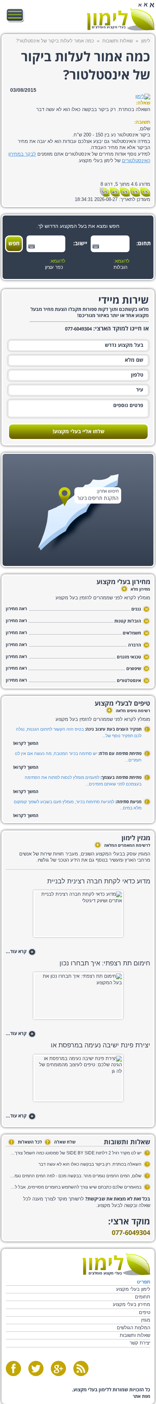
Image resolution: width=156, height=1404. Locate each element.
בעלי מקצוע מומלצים (109, 27)
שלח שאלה (60, 1142)
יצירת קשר (140, 1343)
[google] (58, 1368)
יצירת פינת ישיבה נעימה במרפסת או (100, 1045)
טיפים (144, 1312)
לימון (145, 41)
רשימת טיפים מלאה (129, 711)
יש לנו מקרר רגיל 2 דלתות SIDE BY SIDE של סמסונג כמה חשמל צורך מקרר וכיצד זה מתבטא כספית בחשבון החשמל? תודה (76, 1152)
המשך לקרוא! (25, 743)
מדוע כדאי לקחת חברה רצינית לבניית (98, 881)
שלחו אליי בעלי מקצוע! (78, 431)
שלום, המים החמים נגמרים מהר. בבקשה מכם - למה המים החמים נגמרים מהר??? (76, 1175)
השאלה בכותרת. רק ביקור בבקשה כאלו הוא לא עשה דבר (89, 1164)
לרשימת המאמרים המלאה (123, 845)
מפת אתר (141, 1396)
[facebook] (13, 1368)
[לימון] (142, 96)
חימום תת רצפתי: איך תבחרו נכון (104, 963)
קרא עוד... (20, 952)
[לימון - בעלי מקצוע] (116, 1264)
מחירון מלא (136, 589)
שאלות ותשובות (117, 41)
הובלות (120, 267)
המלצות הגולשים (133, 1327)
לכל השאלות (26, 1142)
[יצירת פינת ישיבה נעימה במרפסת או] (78, 1080)
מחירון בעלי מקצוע (131, 1304)
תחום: (144, 243)
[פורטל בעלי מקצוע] (121, 19)
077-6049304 (131, 1233)
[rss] (81, 1368)
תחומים (142, 1297)
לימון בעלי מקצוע (133, 1289)
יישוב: (80, 243)
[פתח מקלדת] (96, 247)
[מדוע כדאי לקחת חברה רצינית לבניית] (78, 915)
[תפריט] (15, 15)
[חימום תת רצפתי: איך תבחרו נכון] (78, 997)
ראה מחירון (16, 609)
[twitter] (36, 1368)
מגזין (145, 1320)
